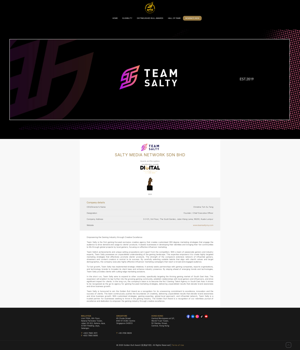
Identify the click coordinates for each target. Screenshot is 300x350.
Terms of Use (178, 345)
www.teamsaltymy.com (203, 225)
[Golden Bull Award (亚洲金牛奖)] (150, 7)
